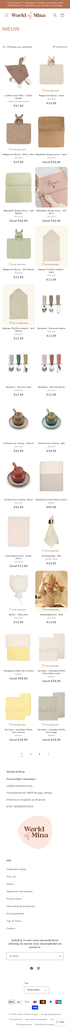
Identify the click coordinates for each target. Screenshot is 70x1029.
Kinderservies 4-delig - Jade (51, 443)
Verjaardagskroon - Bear (51, 614)
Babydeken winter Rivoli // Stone (51, 500)
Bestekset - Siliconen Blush (51, 387)
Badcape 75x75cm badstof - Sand (51, 270)
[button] (6, 15)
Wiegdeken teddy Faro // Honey (19, 671)
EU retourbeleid (15, 913)
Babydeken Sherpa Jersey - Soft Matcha (19, 212)
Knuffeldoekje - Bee (51, 556)
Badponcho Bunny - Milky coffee (18, 154)
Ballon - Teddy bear (18, 614)
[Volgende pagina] (48, 754)
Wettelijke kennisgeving (46, 1024)
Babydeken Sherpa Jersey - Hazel (51, 154)
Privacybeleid (15, 1019)
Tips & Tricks (14, 921)
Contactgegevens (24, 1024)
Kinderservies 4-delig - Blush (18, 500)
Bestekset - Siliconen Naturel (51, 328)
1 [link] (22, 754)
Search (10, 884)
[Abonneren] (59, 956)
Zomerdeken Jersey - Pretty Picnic (19, 557)
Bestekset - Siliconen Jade (18, 387)
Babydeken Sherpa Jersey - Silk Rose (51, 212)
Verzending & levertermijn (21, 906)
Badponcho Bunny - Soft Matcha (18, 269)
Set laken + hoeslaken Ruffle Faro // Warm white (51, 672)
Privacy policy (14, 898)
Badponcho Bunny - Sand (51, 95)
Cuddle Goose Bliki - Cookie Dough (18, 97)
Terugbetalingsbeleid (51, 1014)
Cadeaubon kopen (16, 869)
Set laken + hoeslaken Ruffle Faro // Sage (51, 731)
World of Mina (24, 1014)
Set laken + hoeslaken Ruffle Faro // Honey (18, 731)
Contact (11, 928)
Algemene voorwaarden (20, 891)
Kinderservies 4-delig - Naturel (19, 443)
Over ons (12, 876)
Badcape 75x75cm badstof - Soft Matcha (18, 329)
